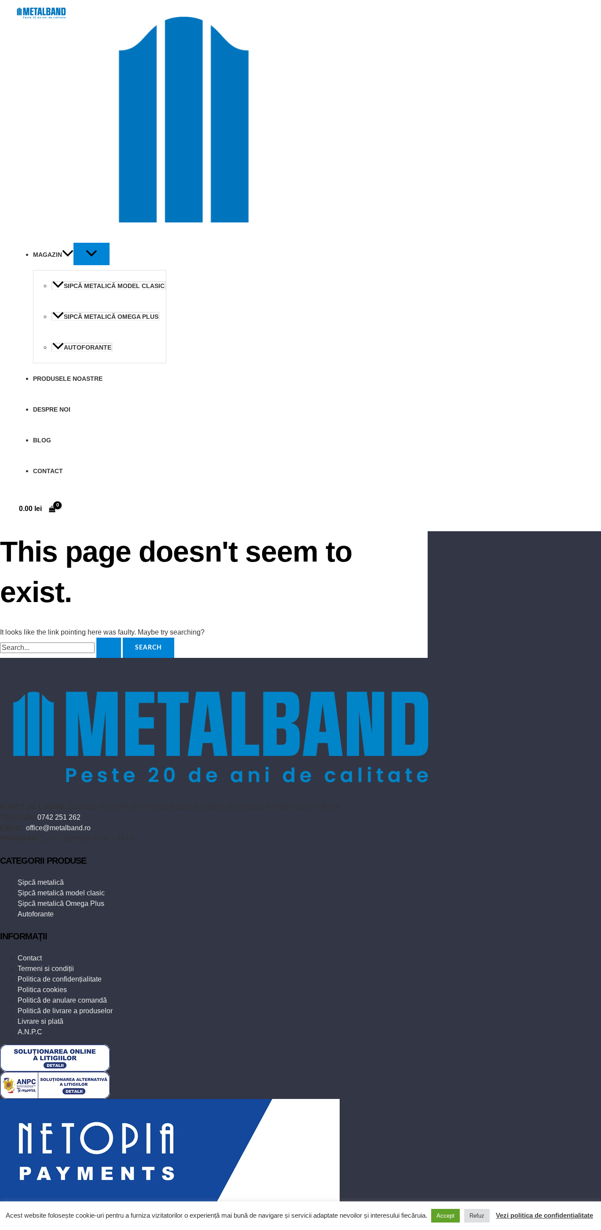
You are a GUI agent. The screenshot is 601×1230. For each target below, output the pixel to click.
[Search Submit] (108, 648)
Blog (42, 440)
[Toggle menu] (91, 254)
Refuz (476, 1215)
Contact (48, 470)
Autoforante (87, 347)
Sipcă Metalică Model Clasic (114, 285)
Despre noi (51, 409)
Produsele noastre (68, 378)
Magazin (47, 254)
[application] (67, 254)
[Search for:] (61, 647)
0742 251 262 (59, 817)
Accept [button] (445, 1215)
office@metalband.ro (58, 828)
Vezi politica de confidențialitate (544, 1215)
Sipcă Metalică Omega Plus (111, 316)
